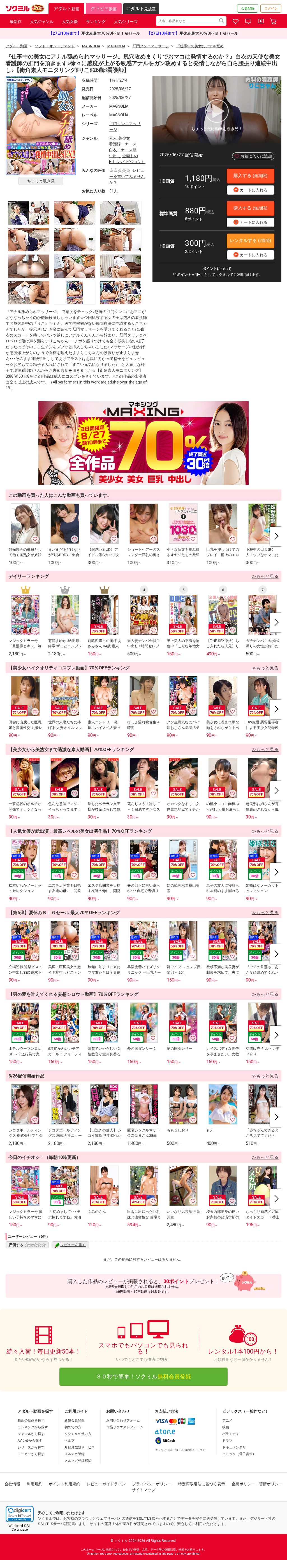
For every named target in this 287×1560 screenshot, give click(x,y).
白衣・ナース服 (122, 150)
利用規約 (34, 1484)
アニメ (227, 1420)
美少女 (124, 138)
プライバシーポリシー (152, 1484)
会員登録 (247, 8)
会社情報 (12, 1484)
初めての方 (72, 1427)
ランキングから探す (33, 1427)
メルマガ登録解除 (77, 1461)
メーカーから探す (31, 1454)
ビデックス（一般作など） (245, 1411)
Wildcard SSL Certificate (19, 1527)
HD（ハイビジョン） (127, 161)
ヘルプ (69, 1441)
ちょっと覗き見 (41, 181)
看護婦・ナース (122, 144)
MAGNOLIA (118, 106)
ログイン (271, 8)
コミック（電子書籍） (239, 1454)
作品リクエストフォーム (124, 1427)
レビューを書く (73, 1245)
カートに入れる (251, 189)
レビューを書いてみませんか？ (127, 176)
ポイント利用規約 (64, 1484)
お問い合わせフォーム (123, 1420)
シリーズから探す (31, 1447)
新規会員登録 (74, 1420)
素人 (113, 138)
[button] (20, 1514)
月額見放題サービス (79, 1447)
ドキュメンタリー (235, 1447)
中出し (115, 156)
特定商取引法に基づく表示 (201, 1484)
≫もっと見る (265, 576)
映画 (225, 1427)
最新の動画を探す (31, 1420)
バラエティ (230, 1434)
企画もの (130, 156)
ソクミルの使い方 (77, 1434)
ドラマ (227, 1441)
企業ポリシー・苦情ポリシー (257, 1484)
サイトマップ (143, 1490)
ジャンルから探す (31, 1434)
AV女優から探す (30, 1441)
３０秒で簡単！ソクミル (143, 1376)
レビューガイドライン (106, 1484)
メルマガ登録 (74, 1454)
